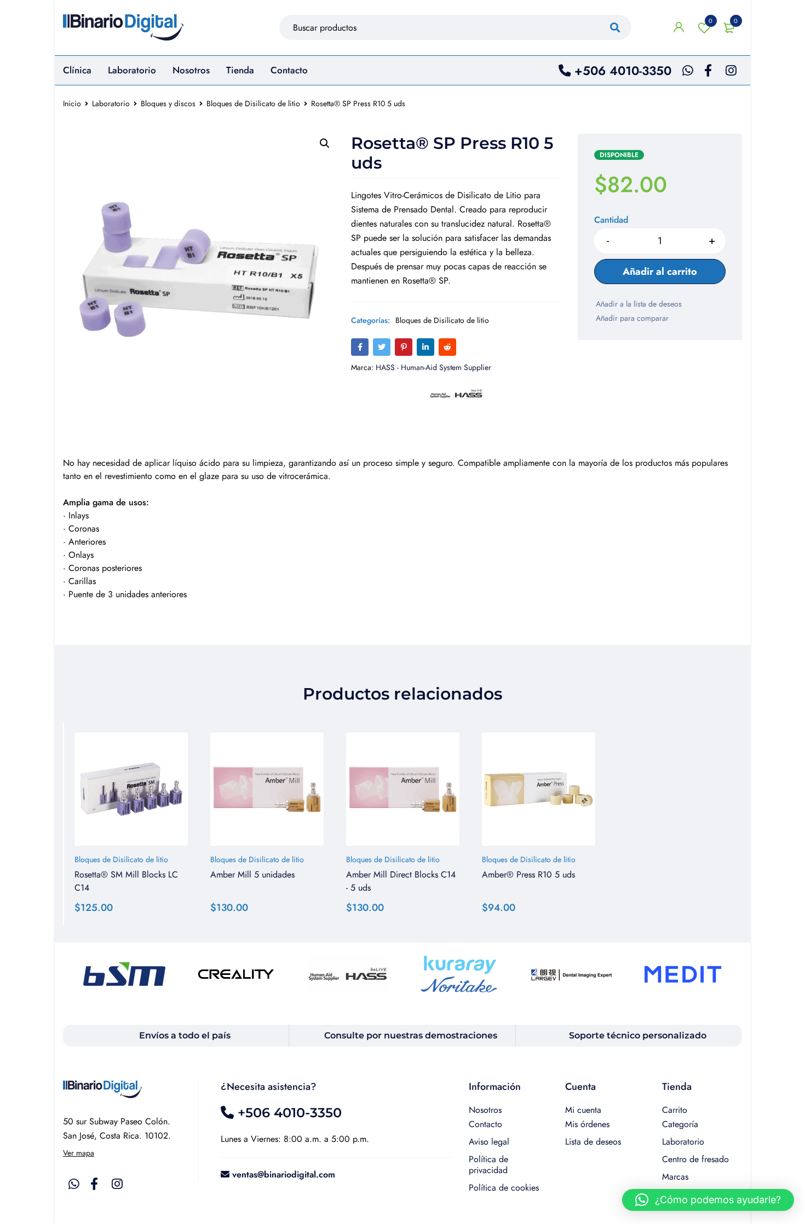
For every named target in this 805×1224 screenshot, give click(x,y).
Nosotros (485, 1110)
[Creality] (236, 974)
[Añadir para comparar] (631, 318)
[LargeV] (571, 974)
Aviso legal (489, 1141)
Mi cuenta (583, 1110)
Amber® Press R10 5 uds (528, 874)
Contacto (485, 1124)
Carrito (674, 1110)
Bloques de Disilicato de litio (253, 103)
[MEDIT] (683, 974)
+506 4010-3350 (621, 70)
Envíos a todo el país (185, 1035)
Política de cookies (504, 1187)
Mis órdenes (587, 1124)
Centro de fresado (695, 1159)
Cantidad (611, 220)
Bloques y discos (168, 103)
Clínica (77, 70)
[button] (325, 143)
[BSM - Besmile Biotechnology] (124, 974)
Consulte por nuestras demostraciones (410, 1035)
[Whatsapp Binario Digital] (687, 70)
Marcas (675, 1176)
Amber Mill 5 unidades (252, 874)
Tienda (677, 1086)
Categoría (680, 1124)
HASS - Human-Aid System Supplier (433, 367)
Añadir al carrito (660, 271)
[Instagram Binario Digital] (731, 70)
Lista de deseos (710, 20)
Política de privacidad (488, 1164)
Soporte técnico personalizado (637, 1035)
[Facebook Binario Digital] (708, 70)
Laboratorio (132, 70)
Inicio (72, 103)
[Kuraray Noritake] (459, 974)
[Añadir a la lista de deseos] (638, 303)
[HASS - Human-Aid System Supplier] (347, 974)
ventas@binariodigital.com (283, 1174)
